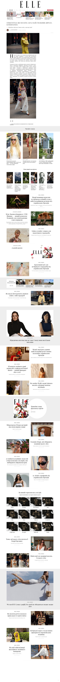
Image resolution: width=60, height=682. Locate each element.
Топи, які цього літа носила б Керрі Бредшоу (17, 540)
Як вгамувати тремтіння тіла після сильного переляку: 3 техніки (25, 187)
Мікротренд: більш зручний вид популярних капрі (17, 426)
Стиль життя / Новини (17, 245)
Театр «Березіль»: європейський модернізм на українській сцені (10, 187)
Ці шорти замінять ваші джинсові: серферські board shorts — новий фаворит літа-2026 (17, 369)
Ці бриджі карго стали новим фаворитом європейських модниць (41, 632)
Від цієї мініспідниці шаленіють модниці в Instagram (17, 649)
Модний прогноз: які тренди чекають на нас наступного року (29, 162)
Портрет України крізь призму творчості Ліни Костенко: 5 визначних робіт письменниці (34, 187)
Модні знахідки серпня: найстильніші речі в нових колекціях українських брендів (41, 352)
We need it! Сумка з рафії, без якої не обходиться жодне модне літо (30, 605)
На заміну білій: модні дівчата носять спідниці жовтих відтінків (41, 385)
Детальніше (33, 411)
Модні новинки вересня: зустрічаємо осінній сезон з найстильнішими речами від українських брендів (41, 200)
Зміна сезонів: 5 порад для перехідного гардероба (41, 232)
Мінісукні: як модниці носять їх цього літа (41, 557)
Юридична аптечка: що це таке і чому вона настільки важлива (30, 341)
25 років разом (17, 248)
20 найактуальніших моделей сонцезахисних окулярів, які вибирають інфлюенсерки (17, 461)
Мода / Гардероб (41, 228)
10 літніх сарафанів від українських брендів (41, 476)
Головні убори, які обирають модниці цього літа (41, 443)
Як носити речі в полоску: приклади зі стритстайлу (17, 615)
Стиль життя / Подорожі (17, 211)
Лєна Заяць (42, 272)
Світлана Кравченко (14, 29)
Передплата (50, 10)
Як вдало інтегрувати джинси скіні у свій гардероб (17, 295)
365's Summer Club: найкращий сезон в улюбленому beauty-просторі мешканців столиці (46, 162)
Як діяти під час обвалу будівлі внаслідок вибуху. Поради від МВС (50, 187)
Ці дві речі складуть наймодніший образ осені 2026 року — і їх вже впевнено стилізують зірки (14, 162)
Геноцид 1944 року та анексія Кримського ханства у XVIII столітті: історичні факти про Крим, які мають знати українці (18, 188)
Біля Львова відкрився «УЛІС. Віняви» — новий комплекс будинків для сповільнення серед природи (17, 217)
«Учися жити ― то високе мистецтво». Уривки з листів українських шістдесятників (42, 187)
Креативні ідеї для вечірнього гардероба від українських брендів (41, 267)
